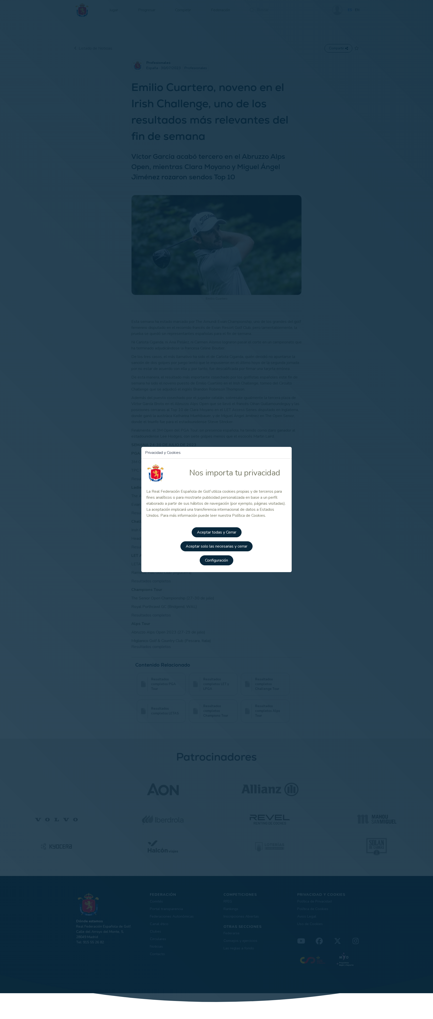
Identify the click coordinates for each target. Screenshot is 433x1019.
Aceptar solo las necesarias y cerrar (216, 546)
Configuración (216, 560)
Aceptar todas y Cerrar (216, 532)
